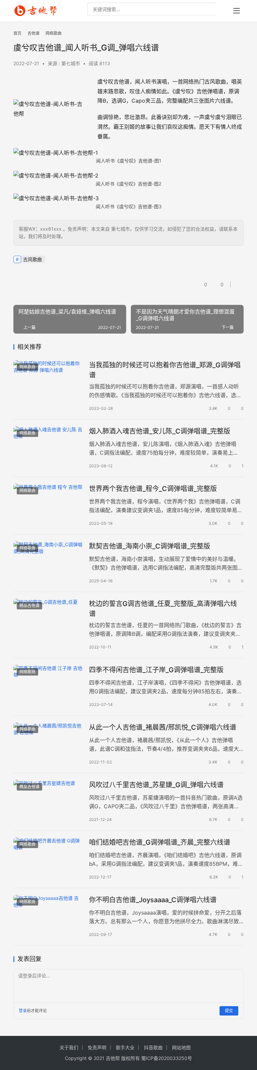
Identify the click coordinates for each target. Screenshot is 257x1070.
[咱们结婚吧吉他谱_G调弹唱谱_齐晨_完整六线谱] (47, 858)
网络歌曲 (27, 366)
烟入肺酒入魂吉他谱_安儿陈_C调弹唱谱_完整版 (159, 431)
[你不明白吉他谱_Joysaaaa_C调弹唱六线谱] (47, 916)
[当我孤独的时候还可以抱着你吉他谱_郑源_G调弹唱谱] (47, 381)
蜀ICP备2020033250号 (166, 1058)
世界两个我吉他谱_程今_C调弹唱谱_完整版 (153, 489)
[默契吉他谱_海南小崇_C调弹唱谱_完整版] (47, 562)
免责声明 (97, 1047)
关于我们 (69, 1047)
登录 (23, 1010)
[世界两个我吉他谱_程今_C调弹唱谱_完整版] (47, 505)
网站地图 (181, 1047)
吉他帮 (113, 1058)
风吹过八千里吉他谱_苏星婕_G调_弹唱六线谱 (156, 785)
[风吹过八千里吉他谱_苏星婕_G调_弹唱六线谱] (47, 801)
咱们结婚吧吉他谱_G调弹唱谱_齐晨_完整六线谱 (159, 842)
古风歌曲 (32, 259)
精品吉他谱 (29, 605)
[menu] (237, 11)
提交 (229, 1010)
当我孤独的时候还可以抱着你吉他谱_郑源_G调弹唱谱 (165, 370)
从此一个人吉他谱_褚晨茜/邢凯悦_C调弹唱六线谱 (162, 727)
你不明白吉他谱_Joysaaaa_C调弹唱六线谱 (153, 900)
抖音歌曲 (153, 1047)
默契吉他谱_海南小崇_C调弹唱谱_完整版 (149, 546)
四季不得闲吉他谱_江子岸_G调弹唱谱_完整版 (156, 670)
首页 (17, 33)
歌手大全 (125, 1047)
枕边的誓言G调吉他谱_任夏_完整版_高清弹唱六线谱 (163, 608)
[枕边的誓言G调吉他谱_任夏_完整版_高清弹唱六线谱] (47, 620)
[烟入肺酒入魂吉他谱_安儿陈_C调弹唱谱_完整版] (47, 447)
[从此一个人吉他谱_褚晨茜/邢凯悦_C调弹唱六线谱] (47, 743)
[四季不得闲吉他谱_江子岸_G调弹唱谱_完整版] (47, 686)
